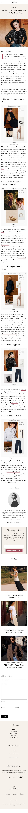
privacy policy (14, 799)
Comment (4, 683)
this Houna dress (18, 147)
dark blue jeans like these (14, 469)
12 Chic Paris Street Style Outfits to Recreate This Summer (14, 631)
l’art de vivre (14, 733)
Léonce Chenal (9, 15)
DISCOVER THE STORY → (14, 522)
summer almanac (14, 753)
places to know (14, 755)
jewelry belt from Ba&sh (13, 472)
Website (17, 707)
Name (3, 701)
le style (14, 729)
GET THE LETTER (11, 777)
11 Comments (20, 627)
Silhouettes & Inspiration (10, 627)
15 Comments (20, 662)
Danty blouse (5, 465)
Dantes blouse (15, 240)
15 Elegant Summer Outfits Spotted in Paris (14, 596)
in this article (14, 402)
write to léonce (14, 757)
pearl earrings (18, 329)
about (14, 750)
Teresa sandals (10, 251)
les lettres (14, 735)
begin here (14, 751)
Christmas (14, 7)
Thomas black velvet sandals (9, 334)
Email (3, 707)
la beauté (14, 731)
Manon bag (16, 405)
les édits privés (14, 737)
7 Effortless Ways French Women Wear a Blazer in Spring (14, 666)
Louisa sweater (5, 245)
